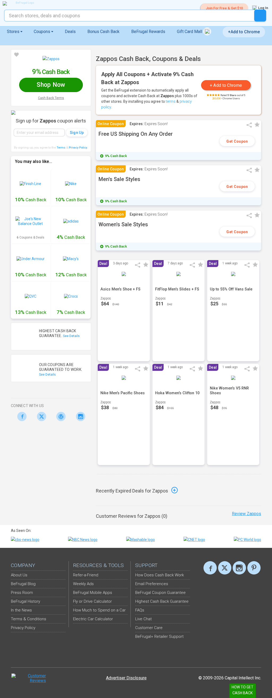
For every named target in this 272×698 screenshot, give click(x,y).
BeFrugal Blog (23, 583)
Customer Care (149, 627)
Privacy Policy (78, 147)
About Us (19, 575)
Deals (70, 31)
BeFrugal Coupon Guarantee (160, 592)
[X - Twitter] (40, 416)
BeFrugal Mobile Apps (92, 592)
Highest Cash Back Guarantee (162, 601)
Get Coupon (237, 141)
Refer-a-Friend (85, 575)
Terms (61, 147)
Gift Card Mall (190, 31)
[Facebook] (20, 416)
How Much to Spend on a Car (99, 610)
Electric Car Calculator (93, 619)
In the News (21, 610)
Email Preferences (151, 583)
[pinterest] (254, 567)
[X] (224, 567)
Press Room (22, 592)
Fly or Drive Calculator (92, 601)
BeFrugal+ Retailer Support (159, 636)
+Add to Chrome (244, 31)
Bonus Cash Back (103, 31)
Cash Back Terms (51, 98)
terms (171, 101)
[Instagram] (79, 416)
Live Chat (143, 619)
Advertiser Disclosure (126, 677)
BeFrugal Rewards (148, 31)
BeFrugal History (25, 601)
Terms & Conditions (28, 619)
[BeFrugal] (22, 3)
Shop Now (51, 84)
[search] (260, 16)
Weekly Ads (83, 583)
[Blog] (59, 416)
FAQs (139, 610)
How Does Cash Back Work (159, 575)
